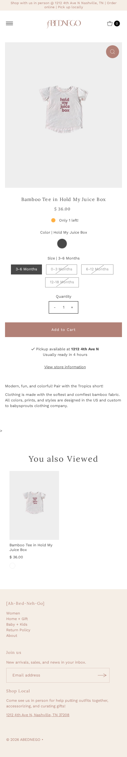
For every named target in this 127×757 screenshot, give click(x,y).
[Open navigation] (9, 23)
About (11, 635)
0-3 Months (61, 269)
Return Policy (18, 630)
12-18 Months (62, 282)
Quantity (63, 296)
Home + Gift (17, 619)
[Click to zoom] (112, 51)
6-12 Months (97, 269)
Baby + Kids (16, 624)
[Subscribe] (102, 675)
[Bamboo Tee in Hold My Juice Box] (34, 505)
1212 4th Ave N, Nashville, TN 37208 (37, 715)
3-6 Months (26, 269)
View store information (65, 367)
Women (13, 613)
